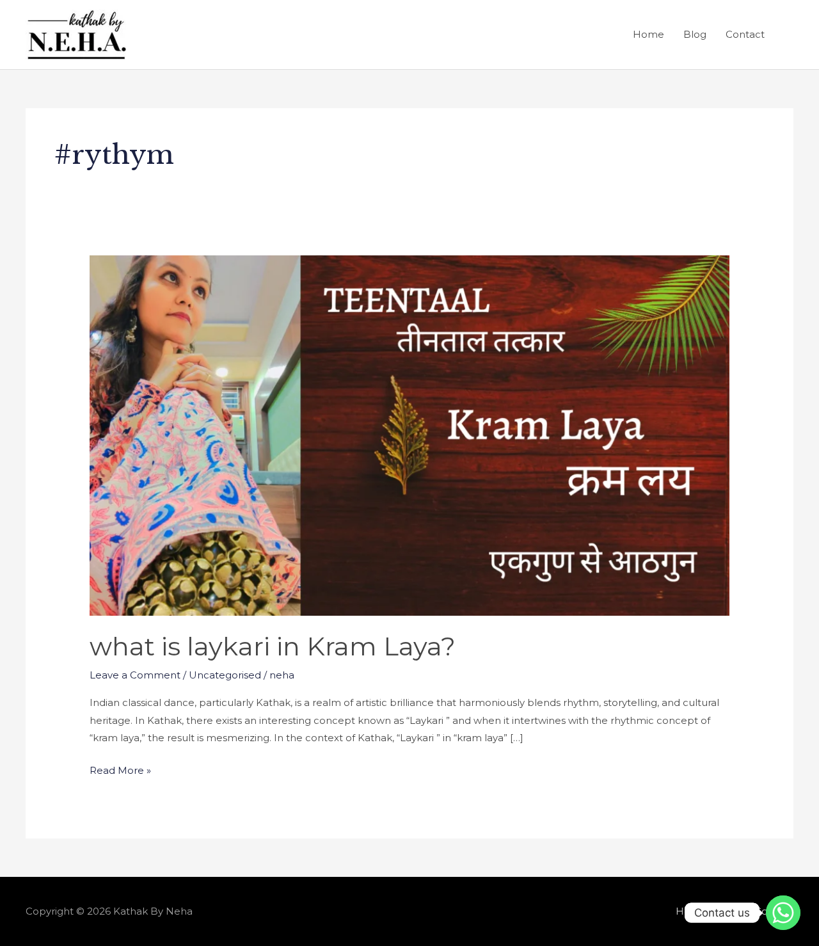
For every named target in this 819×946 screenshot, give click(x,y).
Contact (745, 34)
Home (648, 34)
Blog (694, 34)
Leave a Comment (135, 675)
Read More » (120, 769)
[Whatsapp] (783, 912)
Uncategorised (225, 675)
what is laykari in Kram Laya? (273, 646)
